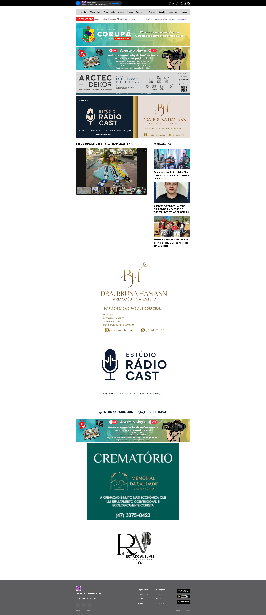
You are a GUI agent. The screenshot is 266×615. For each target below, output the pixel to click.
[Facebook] (169, 3)
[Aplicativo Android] (185, 3)
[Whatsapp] (176, 3)
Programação (109, 12)
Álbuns (121, 12)
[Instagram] (173, 3)
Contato (183, 12)
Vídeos (130, 12)
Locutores (173, 12)
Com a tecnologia (180, 610)
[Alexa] (188, 3)
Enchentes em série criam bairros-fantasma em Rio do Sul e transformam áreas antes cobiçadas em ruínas (137, 19)
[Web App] (181, 3)
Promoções (140, 12)
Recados (162, 12)
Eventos (152, 12)
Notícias (83, 12)
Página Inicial (95, 12)
